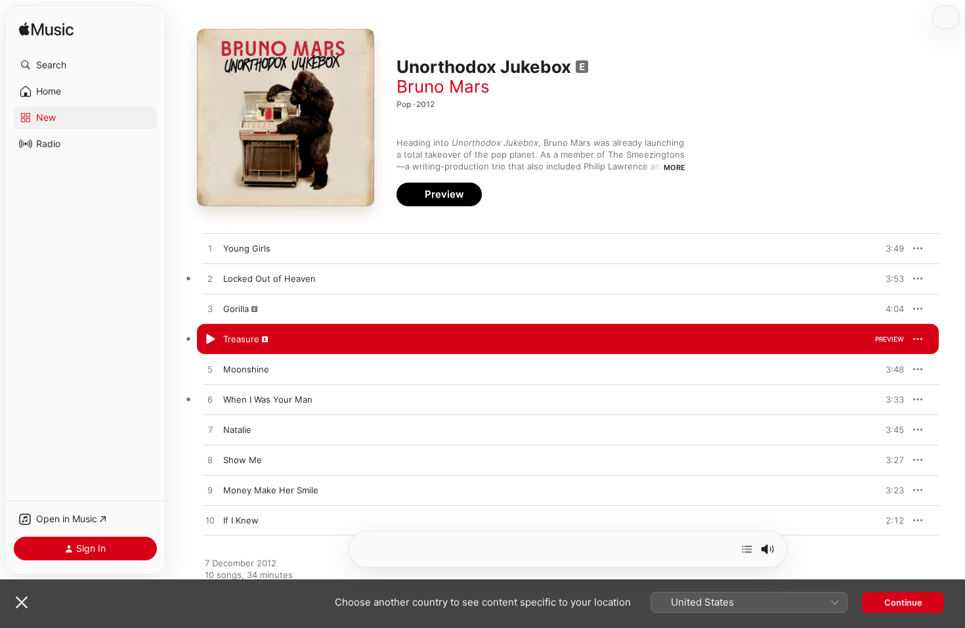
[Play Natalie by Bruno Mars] (210, 430)
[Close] (22, 602)
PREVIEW (889, 248)
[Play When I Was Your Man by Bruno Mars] (210, 400)
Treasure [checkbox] (241, 339)
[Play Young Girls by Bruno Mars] (210, 249)
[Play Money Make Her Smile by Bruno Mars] (210, 491)
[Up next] (747, 549)
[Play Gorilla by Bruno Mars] (210, 309)
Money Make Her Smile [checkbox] (270, 490)
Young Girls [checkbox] (246, 248)
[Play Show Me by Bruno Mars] (210, 460)
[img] (46, 29)
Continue (903, 602)
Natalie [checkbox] (237, 429)
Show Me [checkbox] (242, 460)
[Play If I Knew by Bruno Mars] (210, 521)
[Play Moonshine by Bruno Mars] (210, 370)
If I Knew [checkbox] (241, 520)
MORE (674, 167)
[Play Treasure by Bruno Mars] (210, 340)
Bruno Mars (443, 86)
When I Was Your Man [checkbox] (267, 399)
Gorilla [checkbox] (236, 308)
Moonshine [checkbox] (246, 369)
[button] (85, 65)
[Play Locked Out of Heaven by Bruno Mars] (210, 279)
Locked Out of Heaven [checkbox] (269, 278)
